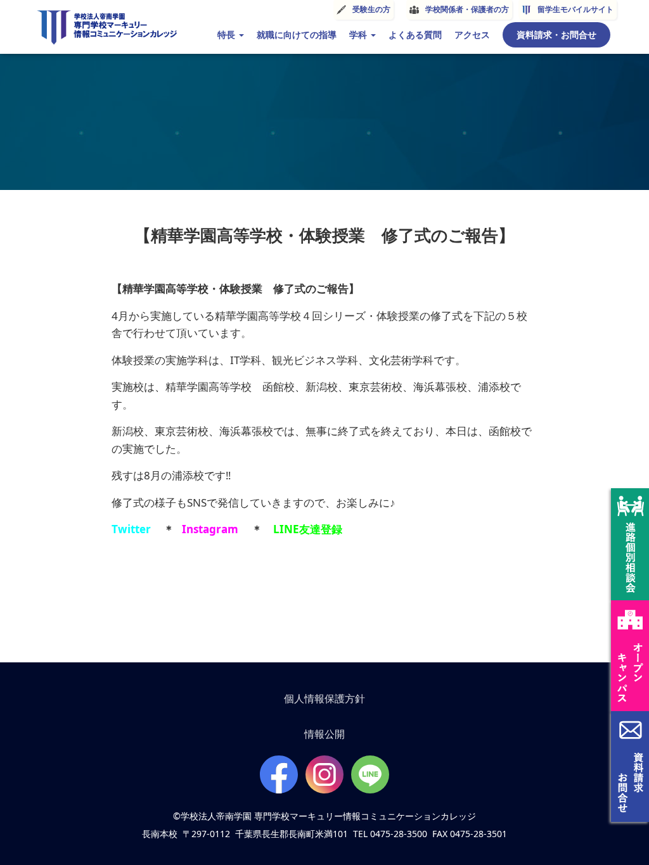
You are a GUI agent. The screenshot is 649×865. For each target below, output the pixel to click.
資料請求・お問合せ (556, 34)
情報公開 (324, 734)
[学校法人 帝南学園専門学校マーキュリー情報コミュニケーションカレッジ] (107, 27)
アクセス (472, 34)
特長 (227, 34)
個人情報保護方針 (324, 698)
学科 (359, 34)
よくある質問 (415, 34)
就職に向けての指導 (297, 34)
